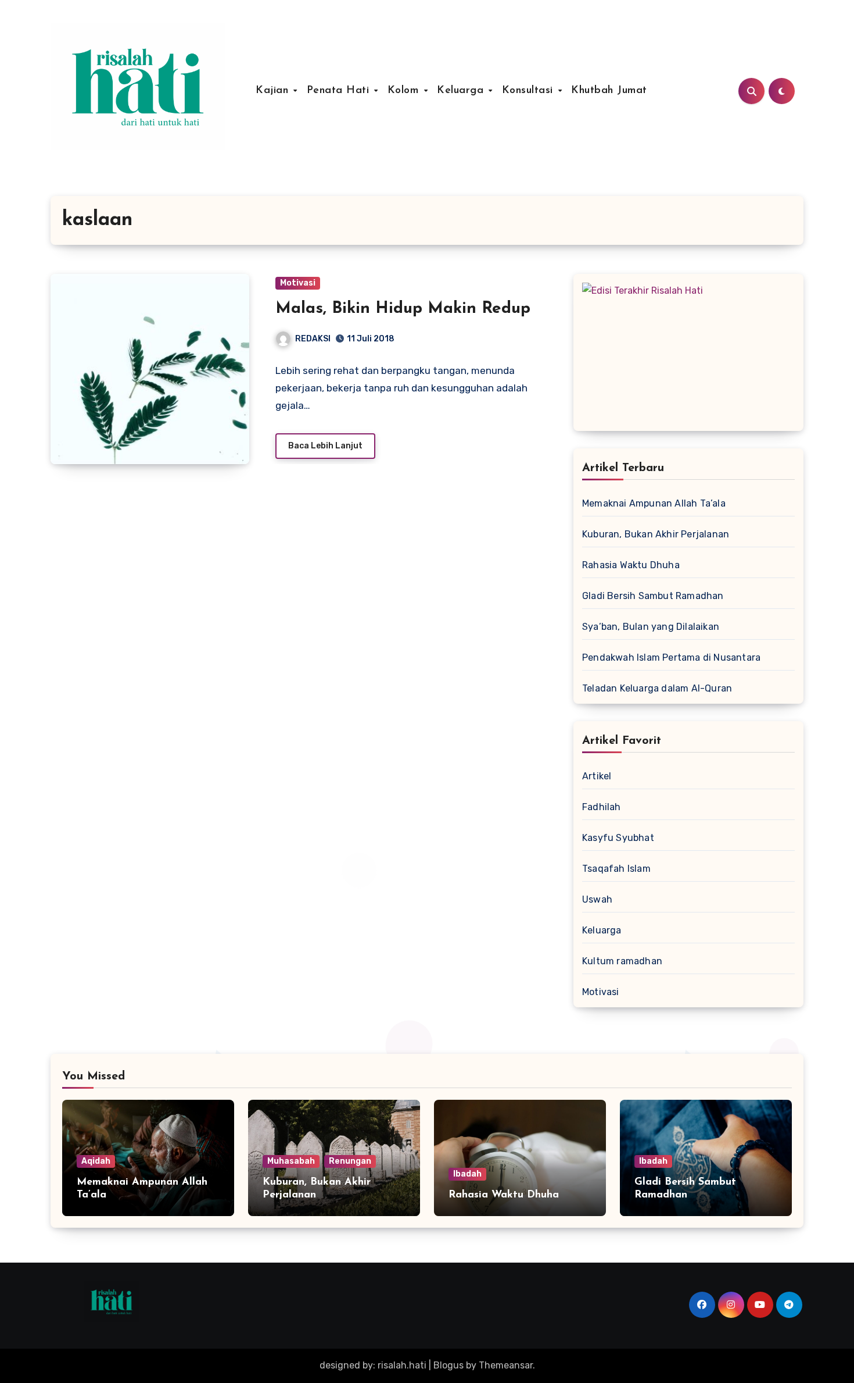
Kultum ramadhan (622, 961)
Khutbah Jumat (609, 90)
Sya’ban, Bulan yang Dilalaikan (650, 626)
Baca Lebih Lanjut (325, 446)
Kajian (274, 90)
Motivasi (297, 283)
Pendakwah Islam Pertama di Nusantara (671, 657)
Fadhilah (601, 806)
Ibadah (467, 1174)
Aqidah (95, 1161)
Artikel (596, 776)
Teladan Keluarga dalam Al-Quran (657, 688)
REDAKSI (313, 339)
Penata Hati (340, 90)
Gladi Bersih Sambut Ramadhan (653, 595)
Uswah (597, 899)
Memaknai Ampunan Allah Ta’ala (654, 503)
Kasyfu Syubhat (618, 837)
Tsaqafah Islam (616, 868)
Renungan (350, 1161)
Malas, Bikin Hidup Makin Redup (402, 309)
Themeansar (506, 1365)
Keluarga (462, 90)
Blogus (448, 1365)
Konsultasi (529, 90)
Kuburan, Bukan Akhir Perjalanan (655, 534)
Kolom (404, 90)
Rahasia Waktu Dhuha (631, 565)
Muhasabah (291, 1161)
